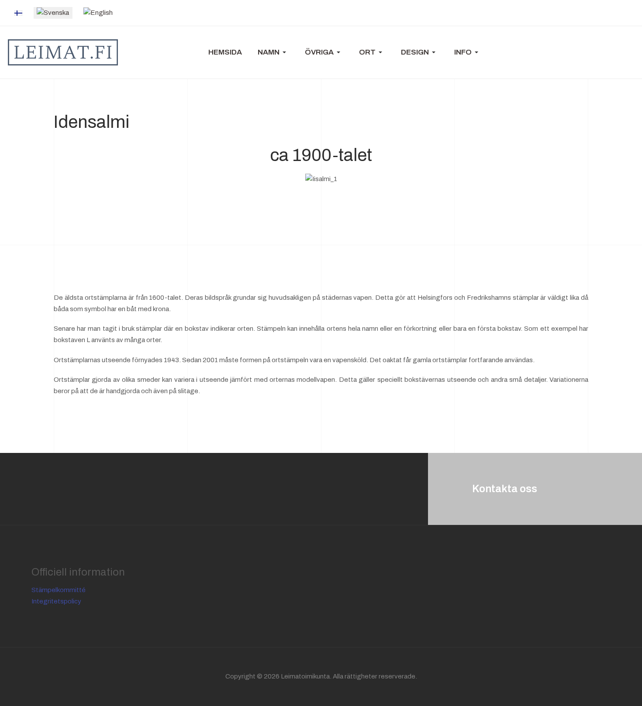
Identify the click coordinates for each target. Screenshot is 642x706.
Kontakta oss (504, 488)
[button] (273, 52)
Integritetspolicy (56, 601)
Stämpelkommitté (58, 589)
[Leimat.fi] (63, 52)
